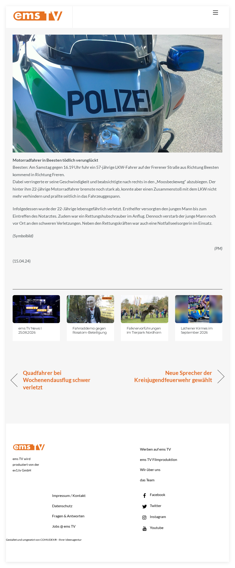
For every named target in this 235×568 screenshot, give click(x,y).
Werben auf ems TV (155, 449)
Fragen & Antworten (68, 516)
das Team (147, 480)
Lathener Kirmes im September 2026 (197, 330)
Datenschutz (62, 506)
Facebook (157, 494)
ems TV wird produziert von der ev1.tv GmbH (26, 464)
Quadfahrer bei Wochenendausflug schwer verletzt (56, 380)
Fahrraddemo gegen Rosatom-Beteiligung (90, 330)
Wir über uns (150, 469)
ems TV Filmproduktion (158, 459)
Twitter (155, 505)
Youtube (156, 527)
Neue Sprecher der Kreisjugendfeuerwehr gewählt (168, 376)
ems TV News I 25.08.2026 (30, 330)
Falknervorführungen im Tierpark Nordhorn (144, 330)
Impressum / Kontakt (69, 495)
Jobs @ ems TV (64, 526)
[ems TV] (38, 18)
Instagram (157, 516)
